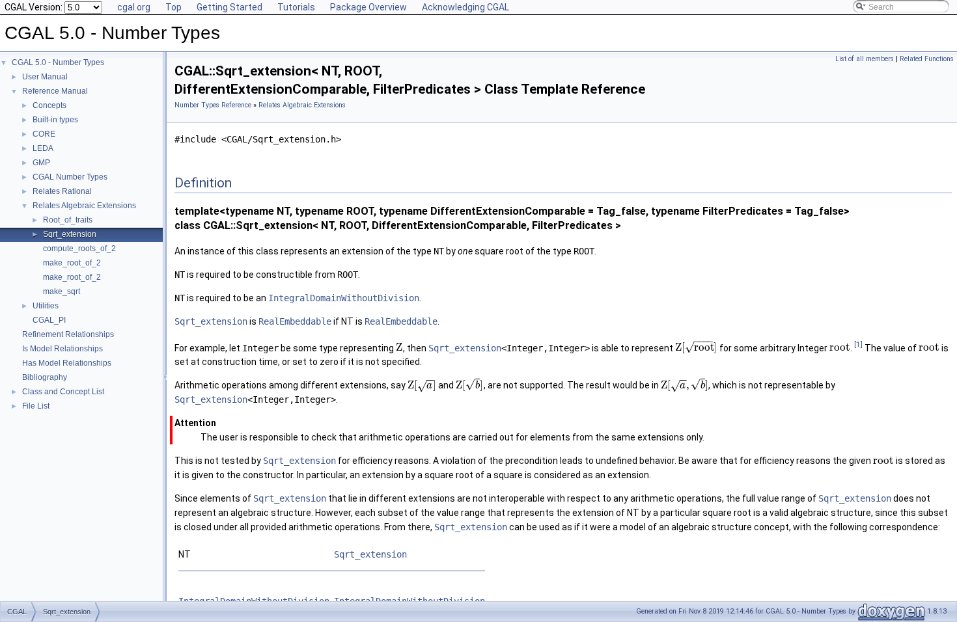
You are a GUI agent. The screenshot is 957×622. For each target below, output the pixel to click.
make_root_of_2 (72, 262)
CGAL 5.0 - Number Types (58, 62)
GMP (41, 162)
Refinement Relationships (68, 334)
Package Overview (368, 7)
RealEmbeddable (294, 321)
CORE (44, 134)
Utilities (46, 305)
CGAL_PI (49, 320)
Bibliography (44, 377)
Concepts (49, 105)
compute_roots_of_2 (79, 248)
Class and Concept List (63, 391)
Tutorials (296, 7)
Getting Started (229, 7)
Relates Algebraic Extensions (84, 205)
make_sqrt (61, 291)
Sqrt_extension (69, 234)
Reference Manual (55, 91)
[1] (858, 344)
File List (35, 406)
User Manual (45, 76)
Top (173, 7)
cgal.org (133, 7)
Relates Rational (62, 191)
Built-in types (55, 119)
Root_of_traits (67, 219)
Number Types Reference (212, 105)
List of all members (864, 59)
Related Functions (927, 59)
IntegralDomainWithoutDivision (343, 298)
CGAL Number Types (70, 177)
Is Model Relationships (62, 348)
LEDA (43, 148)
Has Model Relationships (66, 363)
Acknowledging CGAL (465, 7)
